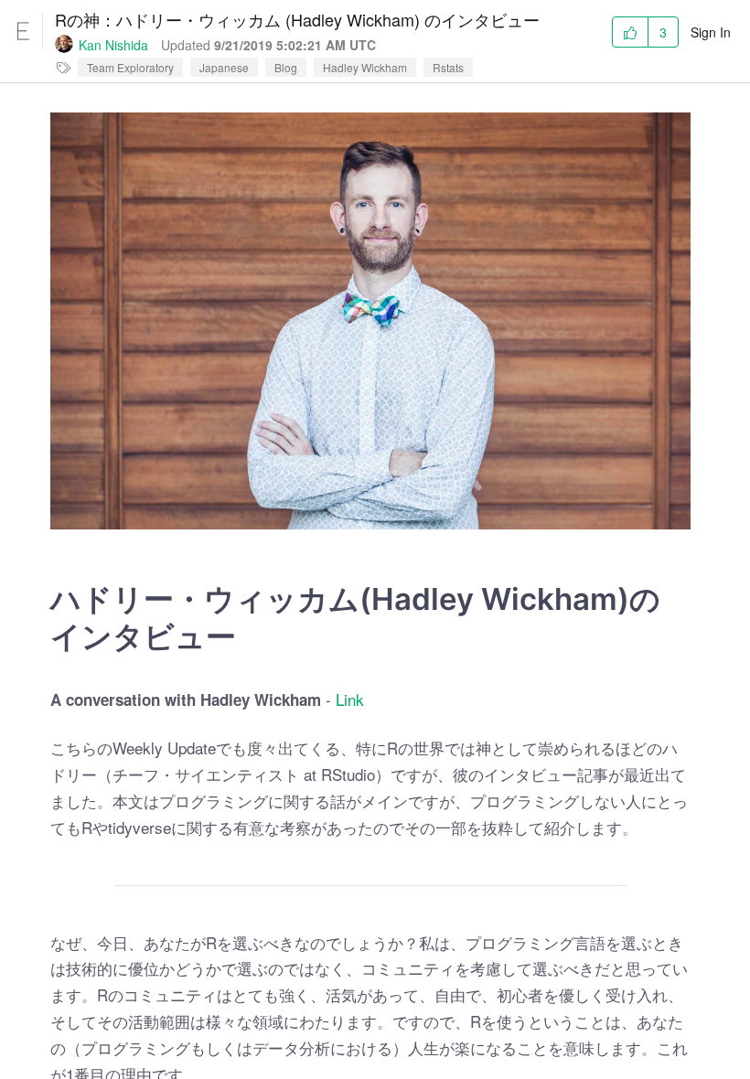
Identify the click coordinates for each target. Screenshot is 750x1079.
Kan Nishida (113, 45)
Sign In (711, 32)
